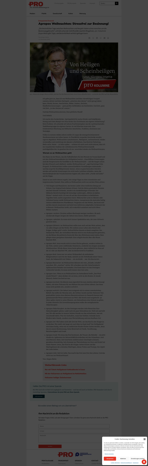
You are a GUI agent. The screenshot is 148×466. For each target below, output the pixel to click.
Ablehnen (123, 458)
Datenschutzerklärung (126, 462)
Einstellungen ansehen (137, 458)
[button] (144, 439)
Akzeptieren (109, 458)
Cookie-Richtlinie (115, 462)
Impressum (135, 462)
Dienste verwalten (109, 454)
